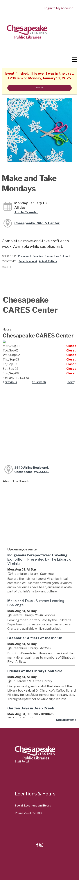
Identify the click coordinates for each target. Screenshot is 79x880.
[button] (74, 59)
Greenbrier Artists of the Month (34, 638)
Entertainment (28, 261)
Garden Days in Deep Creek (30, 708)
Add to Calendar (26, 212)
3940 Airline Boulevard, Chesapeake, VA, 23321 (31, 470)
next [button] (70, 382)
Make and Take (35, 603)
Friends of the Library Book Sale (34, 671)
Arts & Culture (48, 261)
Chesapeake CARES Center (37, 223)
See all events (66, 720)
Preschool (24, 256)
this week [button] (39, 382)
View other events (39, 87)
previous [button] (10, 382)
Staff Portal (22, 761)
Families (38, 256)
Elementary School (57, 256)
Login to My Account (58, 8)
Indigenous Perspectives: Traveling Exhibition (40, 559)
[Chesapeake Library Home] (26, 31)
